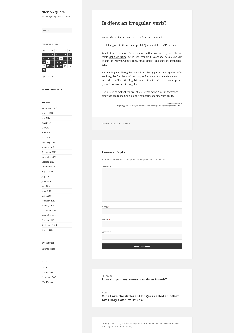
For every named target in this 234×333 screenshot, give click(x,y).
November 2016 (49, 157)
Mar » (50, 76)
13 (65, 58)
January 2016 (48, 205)
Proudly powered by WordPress (117, 323)
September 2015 (49, 225)
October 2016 (48, 161)
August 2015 (47, 230)
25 (57, 66)
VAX (141, 92)
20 (65, 62)
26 (61, 66)
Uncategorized (48, 248)
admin (127, 123)
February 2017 (48, 142)
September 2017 (49, 108)
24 (52, 66)
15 (44, 62)
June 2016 (46, 181)
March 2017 (47, 137)
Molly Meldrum (117, 57)
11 (57, 58)
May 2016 (46, 186)
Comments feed (49, 277)
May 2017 (46, 127)
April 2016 (46, 191)
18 (57, 62)
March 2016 (47, 196)
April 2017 (46, 132)
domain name (152, 323)
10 (52, 58)
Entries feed (47, 272)
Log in (44, 267)
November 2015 (49, 215)
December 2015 (49, 210)
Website (106, 232)
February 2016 (48, 200)
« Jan (44, 76)
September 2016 (49, 166)
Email (106, 219)
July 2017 (46, 118)
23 (48, 66)
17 (52, 62)
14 (69, 58)
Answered (174, 103)
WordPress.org (49, 282)
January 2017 (48, 147)
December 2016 (49, 152)
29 (44, 70)
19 (61, 62)
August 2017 (47, 113)
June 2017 (46, 123)
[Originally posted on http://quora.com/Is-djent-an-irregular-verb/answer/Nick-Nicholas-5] (149, 106)
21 (69, 62)
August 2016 (47, 171)
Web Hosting (126, 326)
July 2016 (46, 176)
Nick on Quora (53, 12)
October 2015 (48, 220)
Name (106, 207)
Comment (108, 166)
